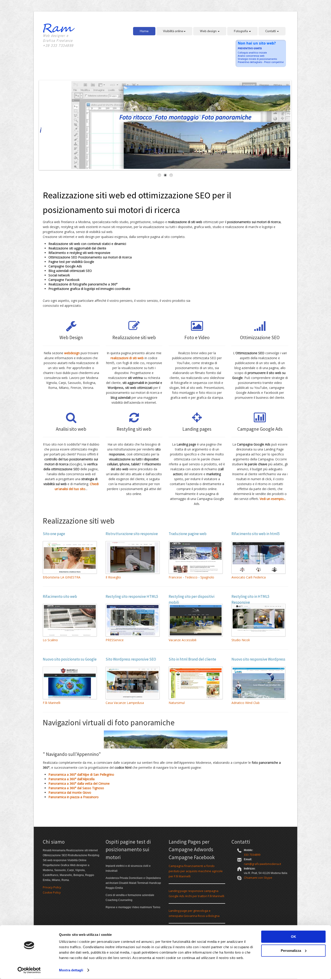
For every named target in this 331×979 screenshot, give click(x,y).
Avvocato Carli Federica (248, 577)
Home (144, 31)
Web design (208, 31)
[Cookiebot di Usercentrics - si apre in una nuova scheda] (29, 970)
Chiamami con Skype (258, 878)
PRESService (115, 640)
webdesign (72, 353)
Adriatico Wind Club (245, 703)
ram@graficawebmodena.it (262, 864)
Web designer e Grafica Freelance (58, 38)
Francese (175, 577)
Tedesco (191, 577)
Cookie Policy (52, 892)
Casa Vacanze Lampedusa (125, 703)
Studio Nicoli (240, 640)
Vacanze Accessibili (182, 640)
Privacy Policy (52, 887)
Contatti (271, 31)
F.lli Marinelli (51, 703)
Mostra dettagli (71, 970)
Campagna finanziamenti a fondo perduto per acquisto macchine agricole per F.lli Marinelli (196, 871)
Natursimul (177, 703)
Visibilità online (173, 31)
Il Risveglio (113, 577)
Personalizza (291, 950)
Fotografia (241, 31)
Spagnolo (207, 577)
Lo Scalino (50, 640)
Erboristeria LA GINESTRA (61, 577)
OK (293, 937)
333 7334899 (252, 855)
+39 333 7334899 (58, 45)
